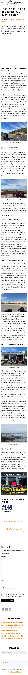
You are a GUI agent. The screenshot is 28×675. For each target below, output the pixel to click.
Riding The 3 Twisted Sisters (9, 630)
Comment (4, 556)
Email (3, 587)
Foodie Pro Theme (15, 672)
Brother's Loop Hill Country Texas (11, 628)
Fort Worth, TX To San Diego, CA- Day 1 (13, 521)
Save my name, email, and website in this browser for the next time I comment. (15, 595)
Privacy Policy (4, 662)
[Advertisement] (14, 51)
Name (3, 580)
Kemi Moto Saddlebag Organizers (11, 633)
